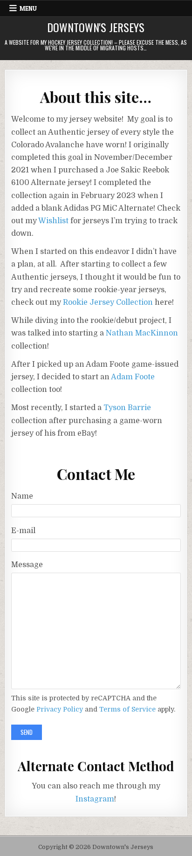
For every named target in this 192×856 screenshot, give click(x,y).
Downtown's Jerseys (95, 27)
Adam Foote (133, 377)
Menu (28, 8)
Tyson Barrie (127, 408)
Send (27, 732)
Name (22, 496)
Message (27, 565)
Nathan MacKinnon (142, 333)
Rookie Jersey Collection (108, 302)
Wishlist (53, 221)
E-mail (23, 531)
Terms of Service (127, 709)
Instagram (94, 799)
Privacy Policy (59, 709)
